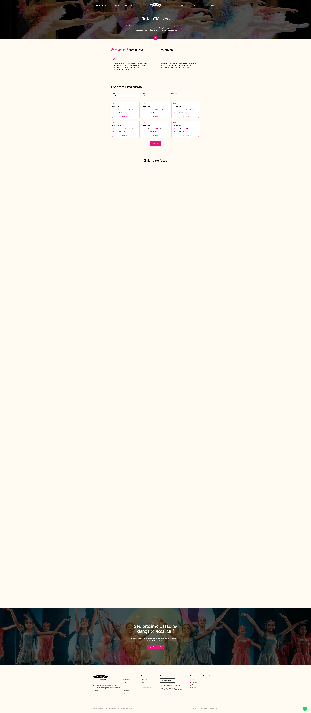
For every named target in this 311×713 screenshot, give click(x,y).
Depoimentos (129, 5)
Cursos (116, 5)
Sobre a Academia (101, 5)
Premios (182, 5)
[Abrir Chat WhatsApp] (305, 709)
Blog (195, 5)
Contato (211, 5)
